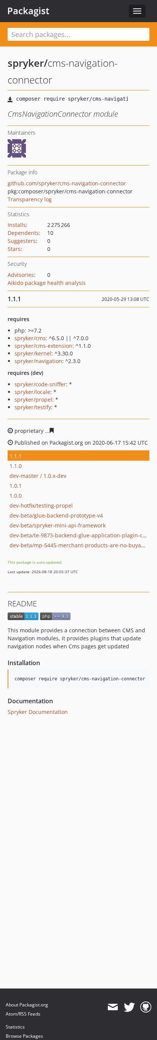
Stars (14, 248)
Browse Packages (24, 1036)
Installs (17, 224)
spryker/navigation (38, 361)
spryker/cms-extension (43, 345)
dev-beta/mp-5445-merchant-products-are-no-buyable (79, 545)
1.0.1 (16, 485)
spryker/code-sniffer (40, 384)
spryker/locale (32, 391)
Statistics (15, 1027)
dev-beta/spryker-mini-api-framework (58, 525)
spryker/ (28, 63)
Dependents (23, 232)
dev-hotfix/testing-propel (41, 505)
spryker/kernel (32, 353)
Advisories (21, 274)
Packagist (28, 11)
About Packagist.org (27, 1004)
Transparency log (30, 199)
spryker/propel (33, 399)
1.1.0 (16, 465)
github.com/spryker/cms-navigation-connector (67, 183)
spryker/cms (30, 338)
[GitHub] (145, 1007)
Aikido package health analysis (47, 282)
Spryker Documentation (38, 711)
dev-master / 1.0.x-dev (38, 475)
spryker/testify (32, 407)
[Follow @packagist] (129, 1007)
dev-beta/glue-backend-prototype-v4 (56, 515)
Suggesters (22, 240)
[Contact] (112, 1007)
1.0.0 (16, 495)
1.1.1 (16, 456)
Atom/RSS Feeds (23, 1014)
